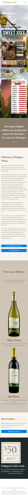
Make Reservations (14, 431)
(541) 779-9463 (21, 493)
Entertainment (14, 250)
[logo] (9, 2)
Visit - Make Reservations (14, 246)
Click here (4, 473)
